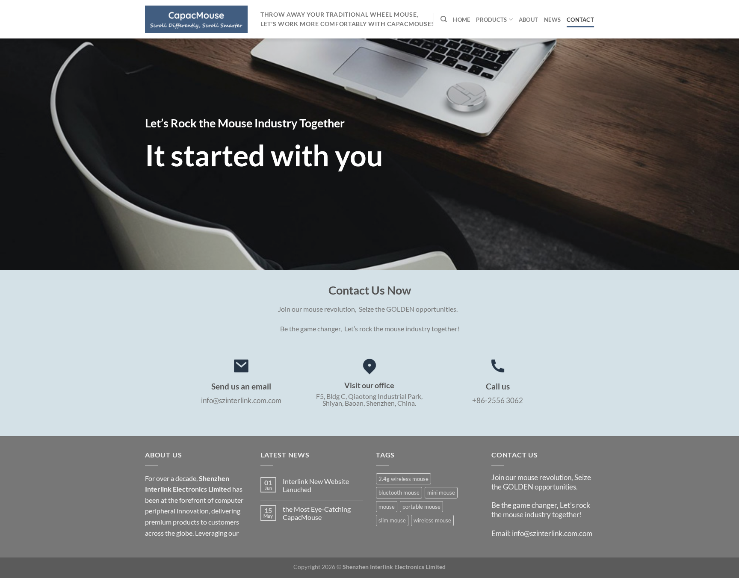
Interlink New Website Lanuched (316, 485)
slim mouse (392, 520)
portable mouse (421, 506)
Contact (580, 19)
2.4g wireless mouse (403, 478)
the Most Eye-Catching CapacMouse (317, 513)
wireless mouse (432, 520)
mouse (386, 506)
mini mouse (441, 492)
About (528, 19)
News (552, 19)
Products (491, 19)
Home (461, 19)
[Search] (443, 19)
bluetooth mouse (399, 492)
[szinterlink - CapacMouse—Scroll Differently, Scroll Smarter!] (196, 19)
